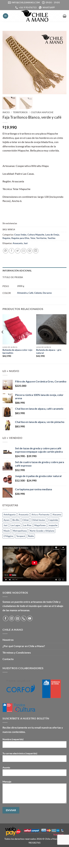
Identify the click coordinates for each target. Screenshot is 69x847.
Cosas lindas (20, 234)
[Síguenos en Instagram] (11, 618)
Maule (7, 530)
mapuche (53, 525)
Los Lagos (15, 525)
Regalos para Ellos (20, 238)
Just (26, 243)
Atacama (56, 514)
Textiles (51, 238)
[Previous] (8, 62)
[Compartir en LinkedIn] (36, 251)
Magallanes (40, 525)
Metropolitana (20, 530)
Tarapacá (20, 536)
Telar (32, 238)
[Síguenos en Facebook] (5, 618)
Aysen (6, 520)
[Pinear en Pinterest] (29, 251)
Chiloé (25, 520)
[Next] (61, 62)
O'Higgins (8, 536)
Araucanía (18, 243)
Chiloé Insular (38, 520)
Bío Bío (15, 520)
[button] (5, 16)
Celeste (38, 292)
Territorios (20, 112)
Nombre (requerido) (13, 739)
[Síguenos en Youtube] (29, 618)
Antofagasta (10, 514)
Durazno (47, 292)
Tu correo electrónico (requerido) (20, 753)
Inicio (6, 112)
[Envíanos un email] (17, 618)
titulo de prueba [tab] (13, 277)
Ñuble (31, 536)
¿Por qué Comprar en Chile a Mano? (24, 646)
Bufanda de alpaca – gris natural (48, 351)
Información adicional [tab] (17, 270)
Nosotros (8, 639)
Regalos (6, 238)
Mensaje (7, 781)
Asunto (6, 767)
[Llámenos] (23, 618)
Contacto (8, 659)
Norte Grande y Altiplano (42, 530)
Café (30, 292)
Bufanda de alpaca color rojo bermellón (17, 351)
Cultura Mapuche (42, 112)
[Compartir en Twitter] (17, 251)
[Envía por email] (23, 251)
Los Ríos (27, 525)
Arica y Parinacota (40, 514)
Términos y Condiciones (17, 652)
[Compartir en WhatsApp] (5, 251)
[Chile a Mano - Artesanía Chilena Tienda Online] (34, 16)
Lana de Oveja (52, 234)
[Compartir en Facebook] (11, 251)
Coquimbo (53, 520)
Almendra (22, 292)
